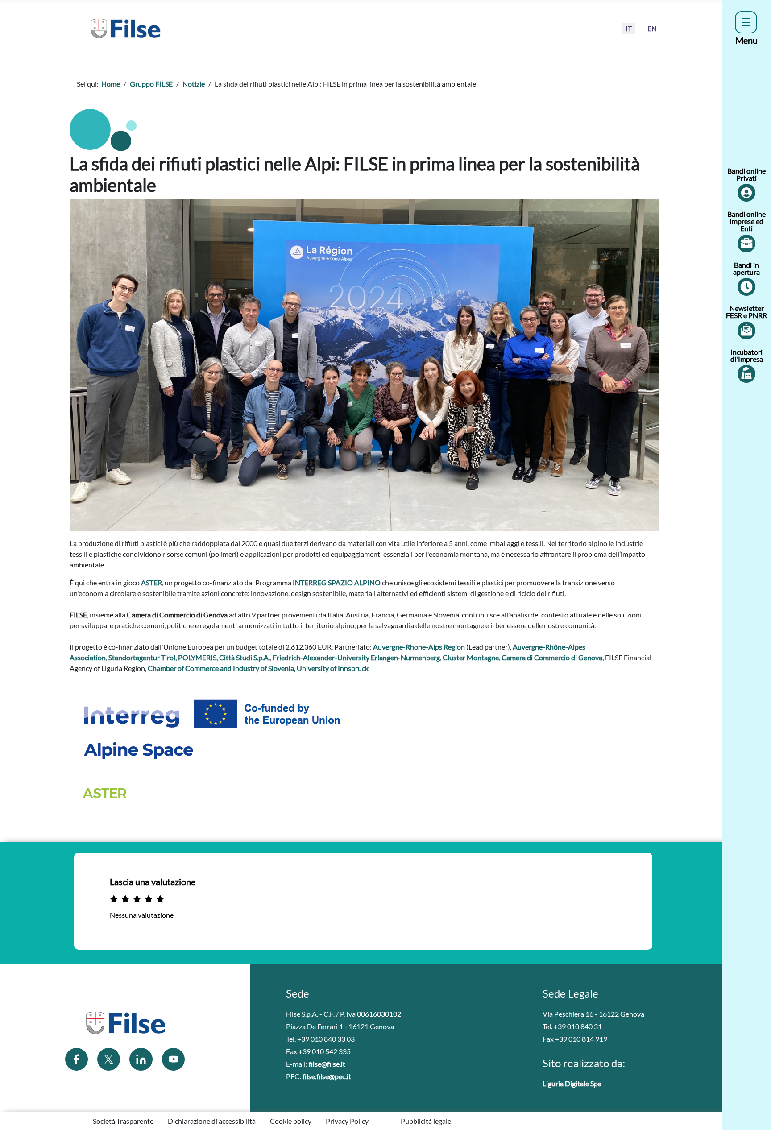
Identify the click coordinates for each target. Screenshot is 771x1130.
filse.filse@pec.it (327, 1076)
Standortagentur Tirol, (143, 657)
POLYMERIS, (198, 657)
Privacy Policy (347, 1121)
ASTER (151, 582)
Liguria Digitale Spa (572, 1083)
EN (652, 28)
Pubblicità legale (426, 1121)
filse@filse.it (327, 1064)
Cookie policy (290, 1121)
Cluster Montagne (471, 657)
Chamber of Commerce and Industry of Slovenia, (222, 668)
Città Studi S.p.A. (244, 657)
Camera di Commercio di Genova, (553, 657)
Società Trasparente (123, 1121)
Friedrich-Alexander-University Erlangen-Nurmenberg (356, 657)
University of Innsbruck (333, 668)
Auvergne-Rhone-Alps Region (419, 646)
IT (629, 28)
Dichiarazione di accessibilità (212, 1121)
